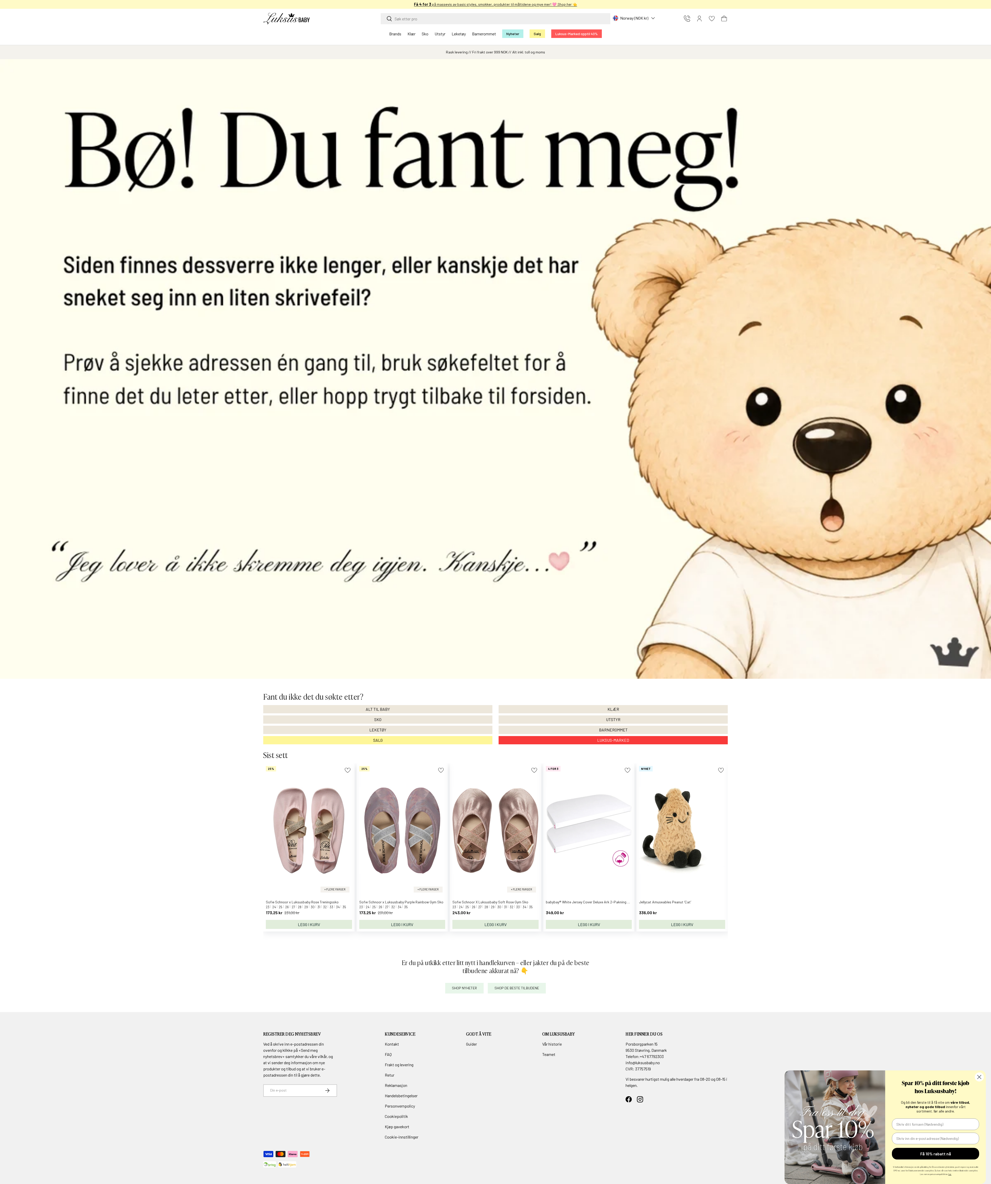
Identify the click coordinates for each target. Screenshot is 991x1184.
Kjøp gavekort (397, 1126)
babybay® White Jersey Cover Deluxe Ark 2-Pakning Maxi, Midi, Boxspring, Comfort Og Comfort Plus (623, 902)
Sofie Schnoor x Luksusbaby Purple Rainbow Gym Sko (401, 902)
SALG (378, 740)
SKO (377, 719)
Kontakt (392, 1043)
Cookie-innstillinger (401, 1136)
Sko (425, 33)
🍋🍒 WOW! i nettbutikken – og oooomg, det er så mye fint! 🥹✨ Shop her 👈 (496, 4)
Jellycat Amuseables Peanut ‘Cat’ (665, 902)
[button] (724, 18)
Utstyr (440, 33)
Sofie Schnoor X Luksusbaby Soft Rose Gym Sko (490, 902)
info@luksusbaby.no (643, 1062)
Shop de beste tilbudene (516, 988)
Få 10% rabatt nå (935, 1153)
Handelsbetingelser (401, 1095)
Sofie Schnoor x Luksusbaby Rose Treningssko (302, 902)
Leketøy (459, 33)
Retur (389, 1074)
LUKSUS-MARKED (613, 740)
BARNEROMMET (613, 729)
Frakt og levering (399, 1064)
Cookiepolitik (396, 1116)
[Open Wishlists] (712, 18)
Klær (411, 33)
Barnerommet (484, 33)
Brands (395, 33)
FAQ (388, 1054)
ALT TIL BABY (378, 709)
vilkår (322, 1056)
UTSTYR (613, 719)
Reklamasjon (396, 1085)
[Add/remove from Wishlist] (347, 770)
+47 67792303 (652, 1056)
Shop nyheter (464, 988)
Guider (471, 1043)
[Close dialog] (979, 1077)
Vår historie (552, 1043)
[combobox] (495, 18)
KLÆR (613, 709)
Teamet (548, 1054)
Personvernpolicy (400, 1105)
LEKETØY (377, 729)
